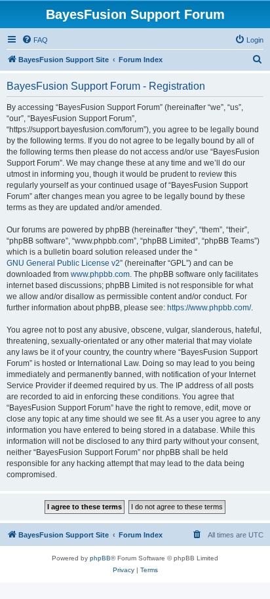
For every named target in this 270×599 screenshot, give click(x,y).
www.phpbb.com (100, 274)
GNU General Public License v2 (63, 263)
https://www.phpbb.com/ (209, 307)
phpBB (100, 558)
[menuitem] (35, 40)
